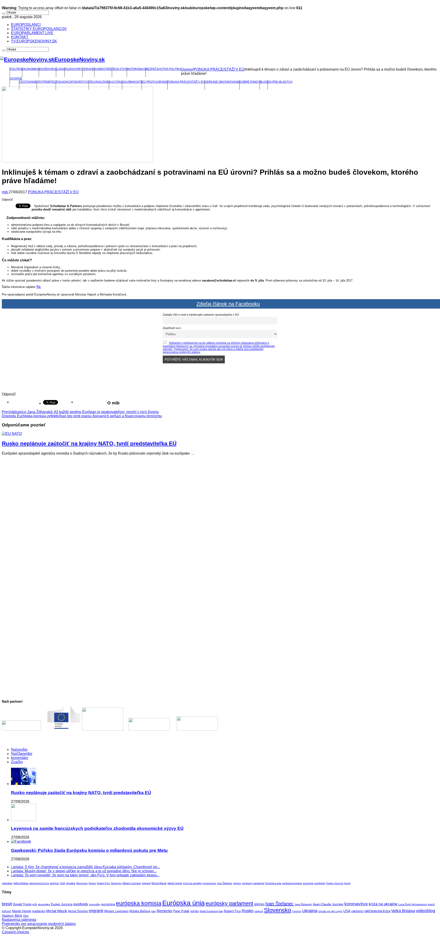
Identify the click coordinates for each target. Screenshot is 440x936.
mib (5, 192)
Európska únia (273, 883)
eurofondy (319, 883)
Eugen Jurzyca (334, 883)
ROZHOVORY (73, 69)
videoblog (7, 883)
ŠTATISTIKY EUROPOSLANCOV (39, 29)
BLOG (263, 81)
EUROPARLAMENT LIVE (32, 33)
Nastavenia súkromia (19, 920)
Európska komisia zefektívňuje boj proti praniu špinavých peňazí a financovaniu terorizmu (82, 416)
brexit (347, 883)
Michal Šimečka (78, 911)
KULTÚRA (115, 81)
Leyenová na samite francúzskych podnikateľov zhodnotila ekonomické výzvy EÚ (97, 828)
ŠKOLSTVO (119, 69)
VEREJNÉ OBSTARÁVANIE (222, 81)
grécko (237, 883)
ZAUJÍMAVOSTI (132, 81)
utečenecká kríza (39, 883)
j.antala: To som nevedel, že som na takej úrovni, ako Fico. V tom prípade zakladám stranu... (85, 875)
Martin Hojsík (175, 883)
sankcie (258, 911)
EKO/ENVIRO (47, 69)
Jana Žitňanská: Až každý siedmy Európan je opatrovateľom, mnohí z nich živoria (80, 412)
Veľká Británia (20, 883)
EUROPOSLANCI (26, 25)
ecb (34, 904)
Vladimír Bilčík (12, 915)
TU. (38, 287)
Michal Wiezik (159, 883)
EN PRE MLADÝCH (280, 81)
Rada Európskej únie (211, 911)
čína (25, 915)
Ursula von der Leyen (330, 911)
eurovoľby (94, 904)
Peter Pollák (181, 911)
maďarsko (38, 911)
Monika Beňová (139, 911)
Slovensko (82, 883)
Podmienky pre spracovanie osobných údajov (39, 924)
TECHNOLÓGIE (99, 81)
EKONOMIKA (30, 69)
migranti (146, 883)
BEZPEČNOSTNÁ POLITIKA (163, 69)
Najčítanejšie (21, 754)
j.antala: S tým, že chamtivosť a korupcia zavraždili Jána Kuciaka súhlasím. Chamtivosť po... (85, 867)
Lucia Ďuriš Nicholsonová (412, 904)
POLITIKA (16, 69)
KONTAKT (19, 37)
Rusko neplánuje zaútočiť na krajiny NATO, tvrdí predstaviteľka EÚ (89, 443)
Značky (17, 762)
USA (62, 883)
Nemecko (116, 883)
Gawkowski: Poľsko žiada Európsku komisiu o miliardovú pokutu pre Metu (89, 850)
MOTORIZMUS (136, 69)
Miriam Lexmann (132, 883)
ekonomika (44, 904)
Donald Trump (22, 904)
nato (153, 911)
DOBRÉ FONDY (249, 81)
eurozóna (308, 883)
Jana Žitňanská (303, 904)
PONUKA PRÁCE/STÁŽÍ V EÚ (186, 81)
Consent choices (15, 932)
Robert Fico (103, 883)
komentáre (19, 758)
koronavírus (209, 883)
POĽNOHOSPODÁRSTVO (72, 81)
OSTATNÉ (16, 78)
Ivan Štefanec (224, 883)
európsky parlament (253, 883)
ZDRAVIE (88, 69)
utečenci (54, 883)
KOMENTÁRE (103, 69)
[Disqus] (220, 516)
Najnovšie (19, 749)
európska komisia (292, 883)
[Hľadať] (4, 13)
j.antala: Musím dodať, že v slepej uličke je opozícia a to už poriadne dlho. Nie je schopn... (84, 871)
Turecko (296, 911)
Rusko (92, 883)
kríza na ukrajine (192, 883)
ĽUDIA (60, 69)
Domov (187, 69)
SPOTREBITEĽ (46, 81)
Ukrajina (70, 883)
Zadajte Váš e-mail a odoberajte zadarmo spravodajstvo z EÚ (201, 314)
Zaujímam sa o (172, 327)
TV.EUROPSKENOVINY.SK (34, 41)
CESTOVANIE (28, 81)
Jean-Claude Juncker (328, 904)
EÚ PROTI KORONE (154, 81)
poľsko (194, 911)
